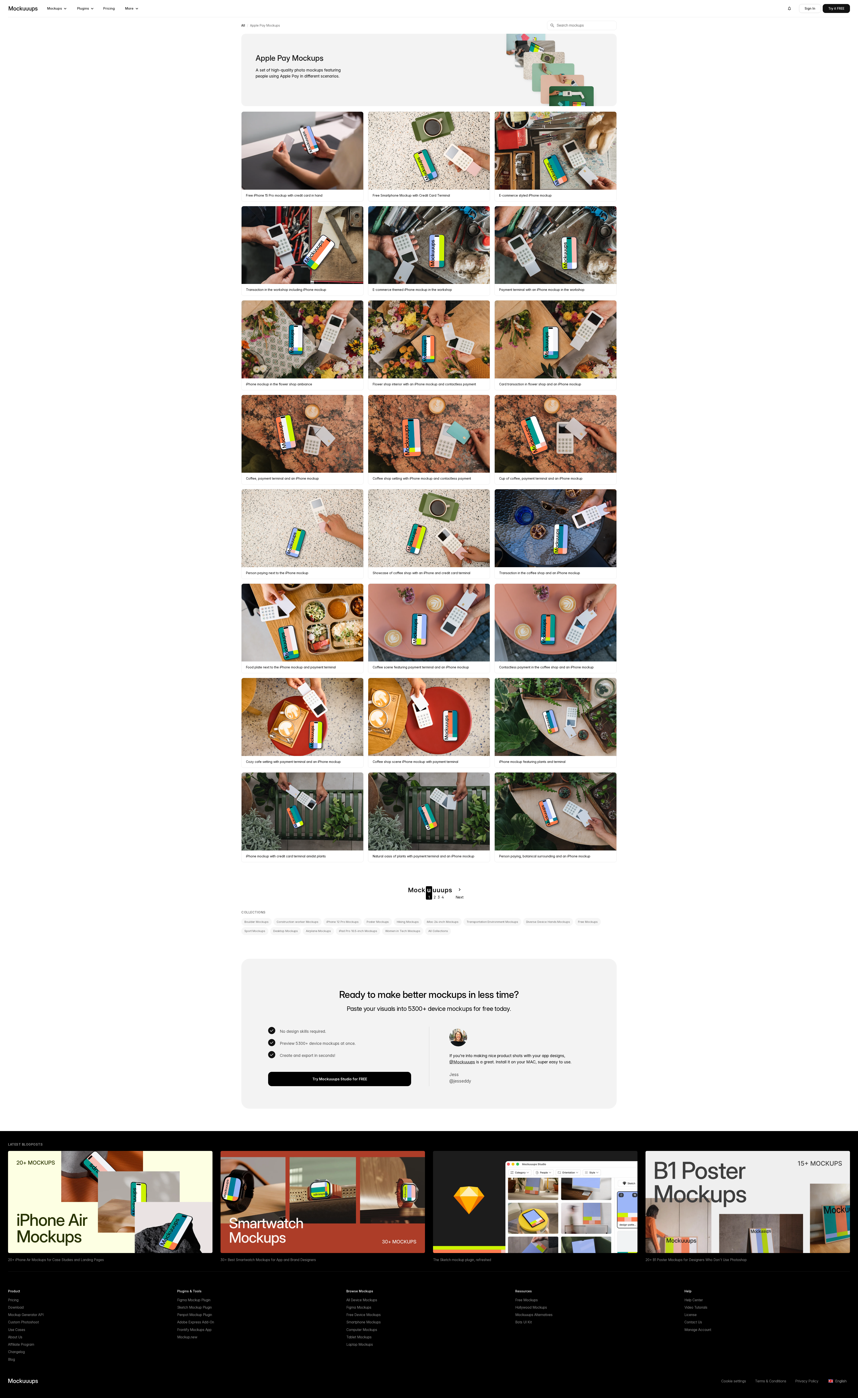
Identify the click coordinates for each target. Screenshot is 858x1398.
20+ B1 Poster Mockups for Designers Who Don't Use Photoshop (696, 1260)
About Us (15, 1337)
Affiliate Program (21, 1344)
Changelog (16, 1352)
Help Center (693, 1300)
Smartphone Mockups (363, 1322)
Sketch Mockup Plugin (194, 1307)
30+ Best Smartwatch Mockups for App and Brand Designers (268, 1260)
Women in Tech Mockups (402, 931)
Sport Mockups (254, 931)
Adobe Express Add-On (195, 1322)
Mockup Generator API (26, 1315)
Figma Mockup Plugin (193, 1300)
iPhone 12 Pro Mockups (342, 922)
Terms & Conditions (770, 1381)
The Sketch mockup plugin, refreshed (462, 1260)
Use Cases (16, 1330)
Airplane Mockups (318, 931)
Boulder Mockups (256, 922)
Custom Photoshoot (23, 1322)
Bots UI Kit (523, 1322)
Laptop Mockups (359, 1344)
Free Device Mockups (363, 1315)
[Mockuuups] (23, 8)
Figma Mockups (358, 1307)
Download (16, 1307)
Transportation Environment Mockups (492, 922)
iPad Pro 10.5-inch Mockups (358, 931)
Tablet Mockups (359, 1337)
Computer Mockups (361, 1330)
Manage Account (697, 1330)
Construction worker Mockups (297, 922)
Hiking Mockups (408, 922)
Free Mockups (588, 922)
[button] (57, 8)
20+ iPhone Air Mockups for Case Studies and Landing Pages (56, 1260)
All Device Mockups (361, 1300)
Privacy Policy (806, 1381)
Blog (11, 1359)
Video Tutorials (695, 1307)
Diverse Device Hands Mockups (548, 922)
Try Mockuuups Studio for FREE (339, 1079)
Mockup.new (187, 1337)
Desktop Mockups (285, 931)
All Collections (438, 931)
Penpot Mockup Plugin (194, 1315)
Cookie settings (733, 1381)
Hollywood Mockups (531, 1307)
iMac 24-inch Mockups (442, 922)
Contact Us (693, 1322)
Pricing (109, 8)
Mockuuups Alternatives (534, 1315)
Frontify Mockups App (194, 1330)
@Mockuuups (462, 1062)
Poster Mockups (378, 922)
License (690, 1315)
